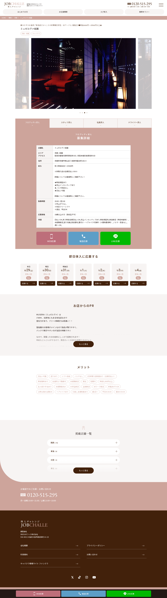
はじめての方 (22, 12)
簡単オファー (144, 12)
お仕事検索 (63, 12)
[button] (80, 112)
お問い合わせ (92, 554)
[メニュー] (161, 5)
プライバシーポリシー (96, 545)
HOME (4, 18)
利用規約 (24, 554)
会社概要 (24, 545)
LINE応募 (130, 594)
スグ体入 (103, 12)
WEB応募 (39, 594)
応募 (51, 241)
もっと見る (83, 344)
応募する (25, 283)
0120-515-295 (142, 4)
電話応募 (85, 594)
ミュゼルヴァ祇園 (26, 18)
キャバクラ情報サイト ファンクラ (34, 563)
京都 (15, 18)
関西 (10, 18)
